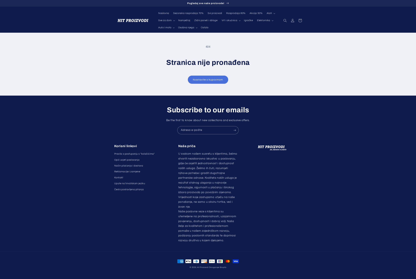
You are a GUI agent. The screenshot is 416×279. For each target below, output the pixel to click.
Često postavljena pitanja (129, 189)
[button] (271, 13)
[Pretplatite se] (235, 130)
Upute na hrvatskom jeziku (129, 183)
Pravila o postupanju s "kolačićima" (134, 154)
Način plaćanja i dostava (128, 166)
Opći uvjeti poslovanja (127, 160)
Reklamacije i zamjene (127, 171)
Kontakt (118, 177)
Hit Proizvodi (202, 267)
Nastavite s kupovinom (208, 79)
